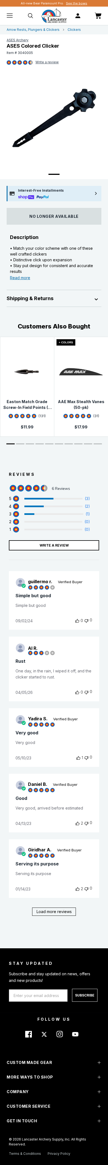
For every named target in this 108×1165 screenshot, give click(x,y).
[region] (49, 498)
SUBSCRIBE (84, 995)
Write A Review (54, 545)
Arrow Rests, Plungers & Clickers (33, 30)
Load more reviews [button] (54, 911)
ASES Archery (18, 40)
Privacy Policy (59, 1154)
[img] (9, 62)
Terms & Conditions (25, 1154)
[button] (10, 443)
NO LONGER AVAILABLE (54, 216)
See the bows (76, 3)
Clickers (74, 30)
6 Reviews (47, 62)
